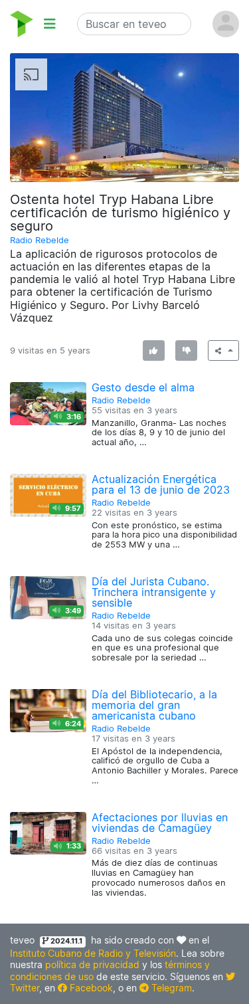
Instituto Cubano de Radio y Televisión (93, 953)
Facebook (90, 987)
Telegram (170, 987)
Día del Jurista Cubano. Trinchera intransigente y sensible (154, 592)
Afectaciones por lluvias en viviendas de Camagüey (160, 823)
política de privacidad (92, 964)
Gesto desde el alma (143, 387)
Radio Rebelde (39, 240)
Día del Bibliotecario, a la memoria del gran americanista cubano (154, 705)
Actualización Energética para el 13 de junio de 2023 (161, 484)
